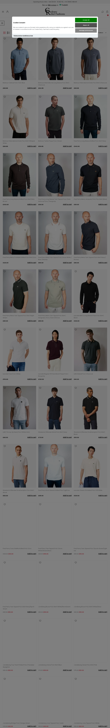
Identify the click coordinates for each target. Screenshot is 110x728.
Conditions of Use (27, 35)
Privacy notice (18, 35)
